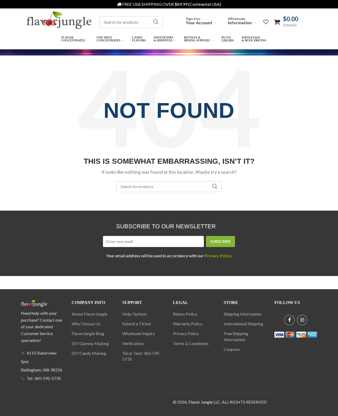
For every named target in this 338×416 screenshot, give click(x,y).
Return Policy (185, 313)
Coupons (232, 349)
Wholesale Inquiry (138, 333)
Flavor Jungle (201, 401)
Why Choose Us (86, 323)
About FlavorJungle (89, 313)
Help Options (134, 313)
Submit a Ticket (136, 323)
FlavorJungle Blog (88, 333)
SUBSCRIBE (220, 241)
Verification (133, 343)
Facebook (289, 320)
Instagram (302, 320)
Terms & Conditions (191, 343)
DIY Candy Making (89, 353)
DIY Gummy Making (90, 343)
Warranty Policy (187, 323)
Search (155, 22)
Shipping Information (243, 313)
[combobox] (131, 22)
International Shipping (243, 323)
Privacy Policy (186, 333)
